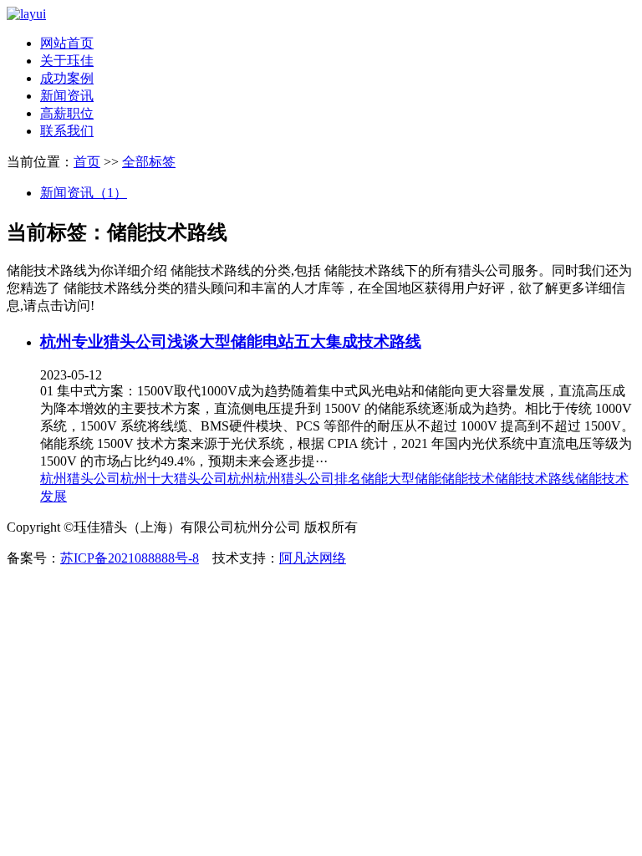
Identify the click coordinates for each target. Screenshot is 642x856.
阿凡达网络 (312, 558)
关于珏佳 (67, 61)
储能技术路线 (535, 478)
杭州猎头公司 (80, 478)
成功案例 (67, 78)
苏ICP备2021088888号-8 (129, 558)
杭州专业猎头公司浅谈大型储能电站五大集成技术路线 (230, 341)
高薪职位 (67, 113)
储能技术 (468, 478)
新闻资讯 (67, 96)
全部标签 (149, 162)
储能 (374, 478)
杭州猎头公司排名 (307, 478)
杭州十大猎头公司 (173, 478)
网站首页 (67, 43)
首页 (87, 162)
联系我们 (67, 131)
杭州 (240, 478)
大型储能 (414, 478)
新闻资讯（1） (83, 193)
